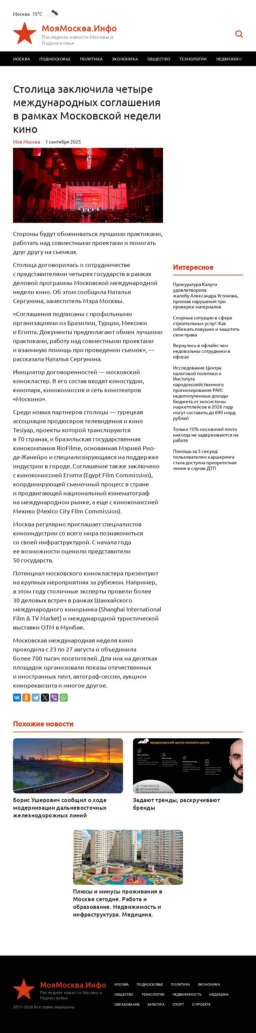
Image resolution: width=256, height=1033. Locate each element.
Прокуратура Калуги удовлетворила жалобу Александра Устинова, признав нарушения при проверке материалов (205, 295)
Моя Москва (26, 142)
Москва (21, 58)
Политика (91, 58)
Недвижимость (233, 58)
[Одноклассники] (26, 698)
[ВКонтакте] (17, 698)
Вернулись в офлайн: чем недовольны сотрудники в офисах (201, 350)
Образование (127, 1004)
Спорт (178, 1004)
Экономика (125, 58)
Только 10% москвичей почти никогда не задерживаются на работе (205, 434)
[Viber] (54, 698)
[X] (45, 698)
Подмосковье (55, 58)
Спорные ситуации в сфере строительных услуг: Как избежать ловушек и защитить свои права (206, 326)
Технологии (193, 58)
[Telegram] (36, 698)
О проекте (201, 1004)
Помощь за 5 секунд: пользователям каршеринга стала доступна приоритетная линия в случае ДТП (205, 459)
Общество (158, 58)
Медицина (219, 994)
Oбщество (124, 994)
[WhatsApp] (64, 698)
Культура (156, 1004)
